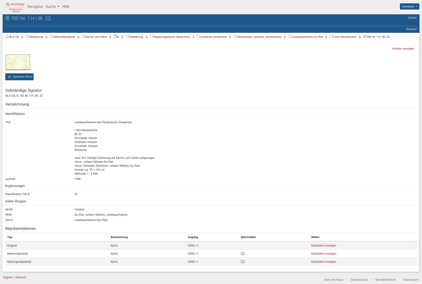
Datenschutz (359, 279)
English (7, 277)
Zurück (412, 17)
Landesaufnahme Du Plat (307, 36)
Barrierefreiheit (386, 279)
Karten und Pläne (96, 36)
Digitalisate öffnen (22, 76)
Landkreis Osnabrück (213, 36)
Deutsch (20, 277)
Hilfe (65, 6)
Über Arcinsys (333, 279)
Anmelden (408, 6)
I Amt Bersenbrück (344, 36)
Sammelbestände (64, 36)
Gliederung (36, 36)
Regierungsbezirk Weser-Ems (172, 36)
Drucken (411, 29)
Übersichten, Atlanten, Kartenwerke (259, 36)
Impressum (410, 279)
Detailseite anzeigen (323, 245)
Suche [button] (51, 6)
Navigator (35, 6)
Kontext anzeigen (403, 48)
